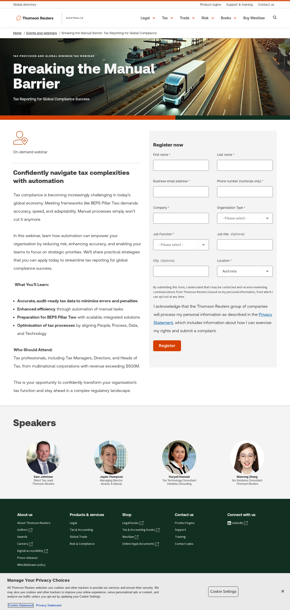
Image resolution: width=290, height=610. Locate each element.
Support (180, 530)
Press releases (27, 558)
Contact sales (184, 544)
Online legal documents (138, 544)
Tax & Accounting (81, 530)
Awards (22, 537)
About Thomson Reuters (34, 523)
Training (180, 537)
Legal (73, 523)
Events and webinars (41, 33)
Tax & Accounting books (138, 530)
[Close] (283, 591)
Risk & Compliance (82, 544)
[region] (145, 591)
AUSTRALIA (74, 17)
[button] (148, 18)
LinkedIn (237, 523)
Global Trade (78, 537)
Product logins (185, 523)
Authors (22, 530)
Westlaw (128, 537)
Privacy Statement (47, 605)
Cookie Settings (223, 591)
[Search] (275, 18)
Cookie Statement (20, 605)
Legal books (130, 523)
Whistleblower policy (31, 565)
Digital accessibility (30, 551)
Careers (22, 544)
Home (17, 33)
